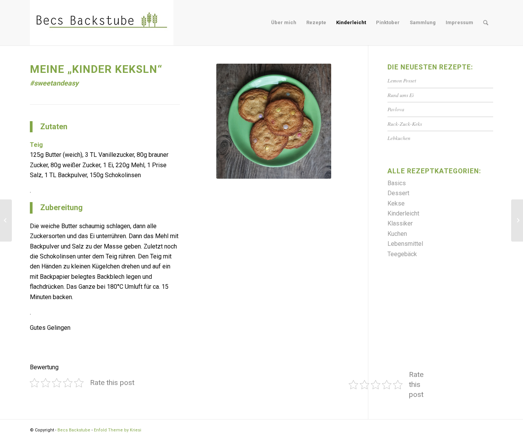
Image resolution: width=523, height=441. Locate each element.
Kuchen (397, 233)
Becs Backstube (73, 430)
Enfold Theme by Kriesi (117, 430)
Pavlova (395, 109)
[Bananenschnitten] (6, 220)
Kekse (396, 203)
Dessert (398, 193)
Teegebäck (402, 254)
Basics (396, 183)
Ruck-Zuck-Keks (404, 123)
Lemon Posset (401, 80)
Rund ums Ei (400, 95)
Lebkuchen (398, 138)
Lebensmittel (405, 243)
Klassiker (400, 223)
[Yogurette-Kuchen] (517, 220)
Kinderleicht (403, 213)
